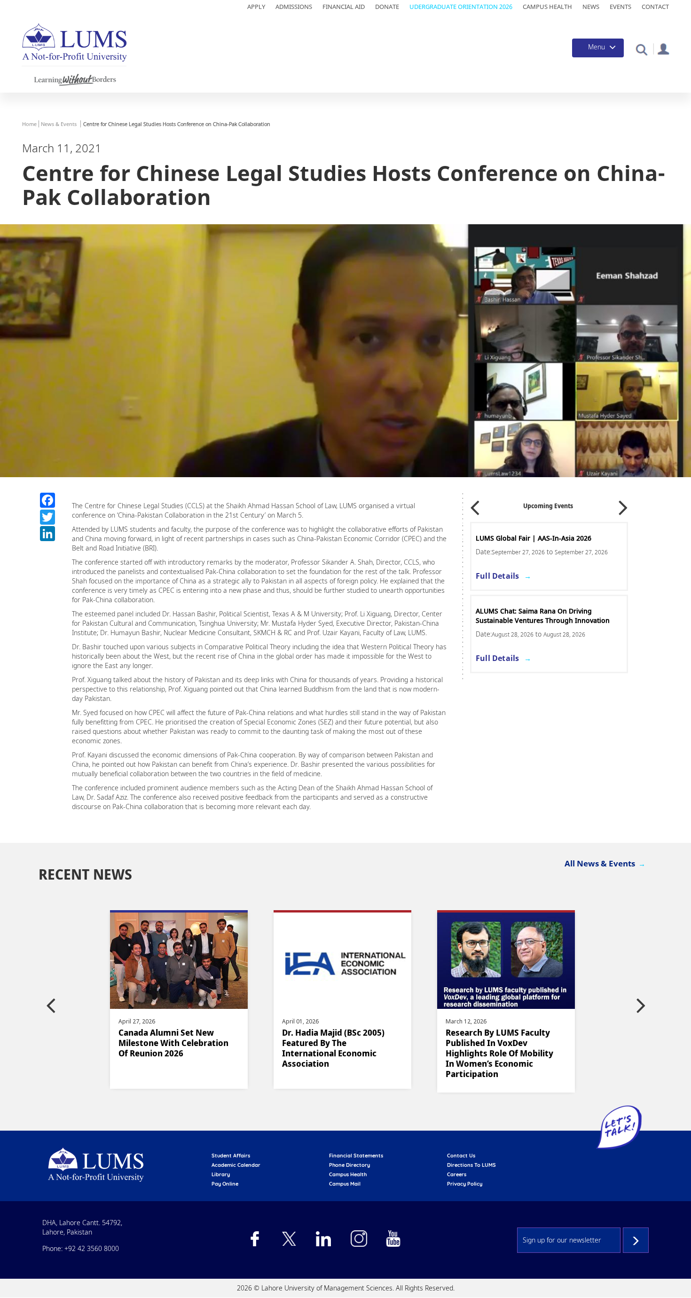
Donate (387, 6)
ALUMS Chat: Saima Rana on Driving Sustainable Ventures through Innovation (543, 615)
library (221, 1174)
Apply (256, 6)
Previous (474, 504)
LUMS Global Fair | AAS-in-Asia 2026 (533, 538)
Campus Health (547, 6)
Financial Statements (356, 1155)
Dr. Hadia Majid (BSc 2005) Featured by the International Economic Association (333, 1048)
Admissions (293, 6)
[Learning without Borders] (74, 78)
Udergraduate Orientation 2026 (460, 6)
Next (623, 504)
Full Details (497, 576)
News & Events (59, 123)
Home (29, 123)
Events (620, 6)
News (590, 6)
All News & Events (600, 863)
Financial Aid (343, 6)
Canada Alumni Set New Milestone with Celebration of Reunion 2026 (173, 1042)
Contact (655, 6)
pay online (225, 1183)
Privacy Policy (464, 1183)
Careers (456, 1174)
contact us (461, 1155)
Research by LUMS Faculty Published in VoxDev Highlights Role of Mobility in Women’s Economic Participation (499, 1053)
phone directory (349, 1165)
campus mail (345, 1183)
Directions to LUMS (471, 1165)
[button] (641, 49)
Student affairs (231, 1155)
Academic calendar (236, 1165)
